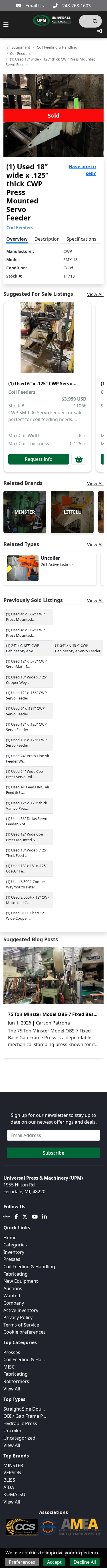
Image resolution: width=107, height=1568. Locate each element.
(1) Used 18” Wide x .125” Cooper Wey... (26, 679)
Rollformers (16, 1381)
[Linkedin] (44, 1216)
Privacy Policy (18, 1317)
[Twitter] (24, 1216)
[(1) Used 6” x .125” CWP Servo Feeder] (47, 341)
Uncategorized (19, 1438)
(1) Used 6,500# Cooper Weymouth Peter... (25, 884)
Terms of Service (21, 1325)
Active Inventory (20, 1310)
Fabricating (15, 1274)
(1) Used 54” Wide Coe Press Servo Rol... (24, 774)
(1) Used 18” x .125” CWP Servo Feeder (26, 727)
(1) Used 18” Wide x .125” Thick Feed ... (26, 852)
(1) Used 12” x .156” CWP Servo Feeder (26, 695)
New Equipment (20, 1281)
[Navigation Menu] (6, 25)
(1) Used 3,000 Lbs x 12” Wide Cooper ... (25, 915)
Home (10, 1237)
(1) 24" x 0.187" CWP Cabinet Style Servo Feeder (77, 648)
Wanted (11, 1295)
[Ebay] (6, 1216)
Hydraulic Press (20, 1423)
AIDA (8, 1487)
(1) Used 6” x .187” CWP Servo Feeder (25, 711)
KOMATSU (14, 1494)
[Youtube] (35, 1216)
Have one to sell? (82, 169)
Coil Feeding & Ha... (24, 1359)
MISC (9, 1367)
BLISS (9, 1480)
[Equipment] (7, 48)
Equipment (20, 47)
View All (95, 294)
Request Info (39, 459)
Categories (15, 1245)
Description (47, 239)
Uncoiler (12, 1430)
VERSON (12, 1472)
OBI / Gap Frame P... (24, 1416)
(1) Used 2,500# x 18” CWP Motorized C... (28, 900)
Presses (11, 1352)
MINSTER (13, 1465)
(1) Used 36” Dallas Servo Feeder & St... (26, 821)
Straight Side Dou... (24, 1409)
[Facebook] (16, 1216)
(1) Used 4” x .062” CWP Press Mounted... (25, 616)
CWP (67, 251)
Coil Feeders (20, 53)
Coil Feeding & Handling (57, 47)
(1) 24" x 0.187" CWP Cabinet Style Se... (22, 648)
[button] (99, 31)
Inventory (13, 1252)
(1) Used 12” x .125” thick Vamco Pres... (26, 805)
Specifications (81, 239)
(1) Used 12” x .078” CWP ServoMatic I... (26, 664)
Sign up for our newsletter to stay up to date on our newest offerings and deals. (54, 1118)
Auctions (12, 1288)
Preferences (22, 1562)
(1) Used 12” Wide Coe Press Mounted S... (24, 837)
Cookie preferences (24, 1332)
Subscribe (53, 1153)
